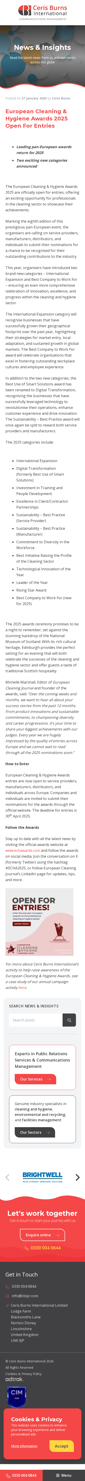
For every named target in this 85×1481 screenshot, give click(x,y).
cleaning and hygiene (33, 1109)
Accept (61, 1446)
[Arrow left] (7, 1177)
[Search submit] (69, 1020)
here (22, 987)
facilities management (41, 1119)
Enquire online (38, 1234)
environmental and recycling (40, 1114)
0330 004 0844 (24, 1475)
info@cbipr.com (25, 1295)
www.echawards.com (22, 850)
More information (24, 1446)
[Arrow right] (77, 1177)
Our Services (31, 1079)
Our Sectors (30, 1132)
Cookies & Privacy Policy (23, 1374)
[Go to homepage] (42, 12)
